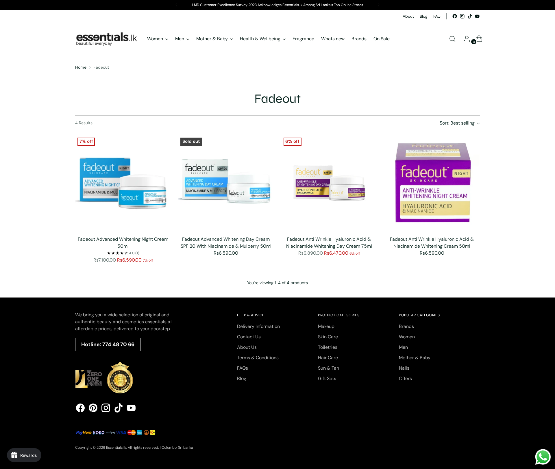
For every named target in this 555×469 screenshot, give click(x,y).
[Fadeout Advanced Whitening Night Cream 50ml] (123, 183)
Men (403, 347)
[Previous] (176, 5)
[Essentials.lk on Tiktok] (469, 16)
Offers (405, 378)
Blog (241, 378)
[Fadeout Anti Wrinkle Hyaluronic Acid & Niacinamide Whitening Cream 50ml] (432, 183)
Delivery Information (258, 326)
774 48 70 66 (118, 344)
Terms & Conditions (258, 358)
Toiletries (327, 347)
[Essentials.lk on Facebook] (454, 16)
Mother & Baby (414, 358)
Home (80, 67)
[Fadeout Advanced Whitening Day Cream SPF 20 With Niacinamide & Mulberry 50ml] (226, 183)
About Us (247, 347)
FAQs (242, 368)
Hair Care (328, 358)
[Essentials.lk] (107, 39)
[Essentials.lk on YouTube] (477, 16)
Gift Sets (327, 378)
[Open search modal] (452, 39)
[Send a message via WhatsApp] (543, 457)
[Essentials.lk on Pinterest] (93, 409)
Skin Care (328, 337)
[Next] (378, 5)
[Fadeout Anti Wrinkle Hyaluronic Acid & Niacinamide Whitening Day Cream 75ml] (329, 183)
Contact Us (249, 337)
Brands (406, 326)
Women (407, 337)
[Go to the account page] (464, 39)
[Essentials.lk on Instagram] (462, 16)
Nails (404, 368)
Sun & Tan (328, 368)
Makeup (326, 326)
